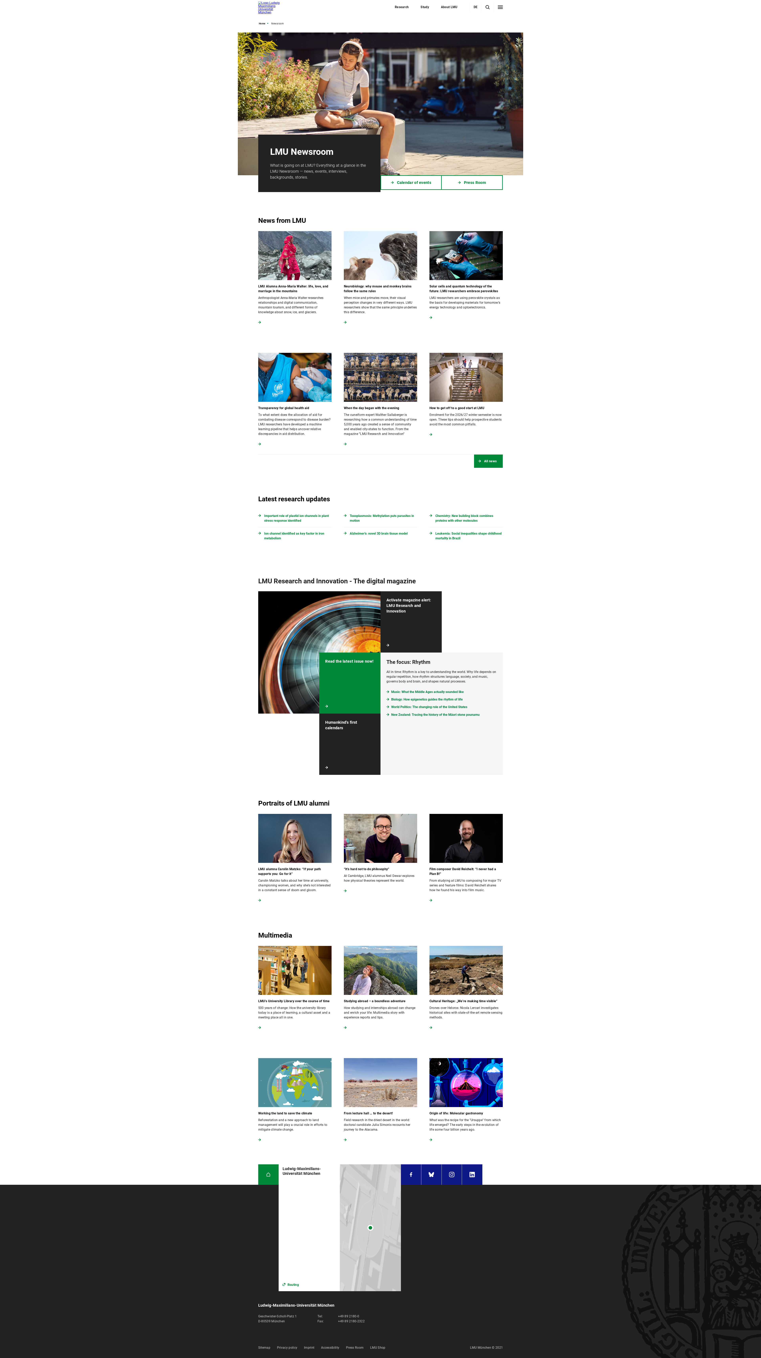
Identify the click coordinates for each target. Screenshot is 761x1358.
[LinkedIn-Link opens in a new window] (472, 1174)
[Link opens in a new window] (340, 1227)
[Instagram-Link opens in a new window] (452, 1174)
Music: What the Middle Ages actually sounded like (427, 692)
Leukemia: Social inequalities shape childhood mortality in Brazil (468, 536)
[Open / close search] (488, 7)
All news (490, 461)
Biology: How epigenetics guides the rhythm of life (427, 699)
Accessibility (330, 1347)
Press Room (354, 1347)
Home (262, 23)
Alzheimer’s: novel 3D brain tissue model (379, 533)
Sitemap (264, 1347)
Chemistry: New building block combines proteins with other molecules (464, 518)
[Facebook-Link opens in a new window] (411, 1174)
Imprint (309, 1347)
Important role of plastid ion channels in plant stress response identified (296, 518)
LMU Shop (377, 1347)
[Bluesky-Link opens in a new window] (431, 1174)
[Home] (268, 1174)
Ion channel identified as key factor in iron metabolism (294, 536)
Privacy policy (287, 1347)
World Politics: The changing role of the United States (429, 707)
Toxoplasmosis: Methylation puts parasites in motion (382, 518)
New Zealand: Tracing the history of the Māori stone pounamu (435, 715)
